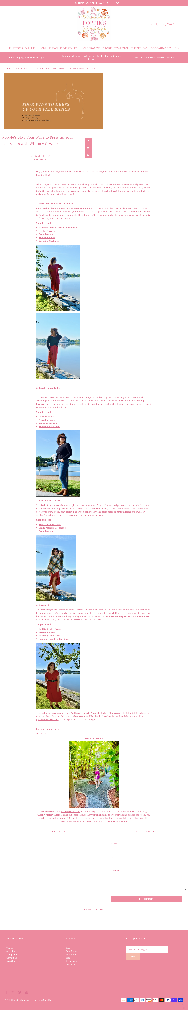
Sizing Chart (12, 954)
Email (113, 857)
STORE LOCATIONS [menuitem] (115, 48)
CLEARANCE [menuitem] (91, 48)
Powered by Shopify (41, 1000)
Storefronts (71, 951)
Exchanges (71, 961)
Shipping (10, 951)
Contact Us (11, 958)
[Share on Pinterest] (88, 155)
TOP (183, 1006)
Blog (68, 958)
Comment (115, 870)
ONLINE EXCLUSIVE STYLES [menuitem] (59, 48)
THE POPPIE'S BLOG (23, 68)
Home (8, 68)
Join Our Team (13, 961)
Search (9, 948)
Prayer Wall (71, 954)
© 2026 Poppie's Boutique (17, 1000)
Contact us (71, 964)
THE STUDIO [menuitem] (139, 48)
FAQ (68, 948)
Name (114, 843)
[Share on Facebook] (88, 141)
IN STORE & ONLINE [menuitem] (22, 48)
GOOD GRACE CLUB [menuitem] (163, 48)
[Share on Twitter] (88, 148)
